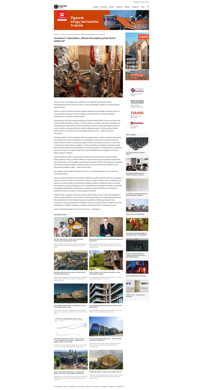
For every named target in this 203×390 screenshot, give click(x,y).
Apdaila (111, 7)
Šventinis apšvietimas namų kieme (136, 276)
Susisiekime (136, 2)
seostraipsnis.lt (119, 386)
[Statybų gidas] (60, 8)
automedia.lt (81, 386)
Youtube (147, 2)
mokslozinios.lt (95, 386)
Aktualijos (63, 34)
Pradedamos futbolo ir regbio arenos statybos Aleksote (105, 372)
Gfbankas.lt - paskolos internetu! (136, 94)
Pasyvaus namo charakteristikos (135, 214)
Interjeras (119, 7)
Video (143, 7)
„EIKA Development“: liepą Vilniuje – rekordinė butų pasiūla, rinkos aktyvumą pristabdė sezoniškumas (69, 372)
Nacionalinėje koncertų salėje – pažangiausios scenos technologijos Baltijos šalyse (70, 306)
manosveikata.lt (58, 386)
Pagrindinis (56, 34)
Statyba (95, 7)
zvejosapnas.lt (104, 386)
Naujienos (135, 7)
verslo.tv (65, 386)
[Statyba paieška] (148, 7)
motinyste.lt (112, 386)
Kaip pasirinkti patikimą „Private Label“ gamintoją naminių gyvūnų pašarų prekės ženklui (68, 240)
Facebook (142, 2)
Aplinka (127, 7)
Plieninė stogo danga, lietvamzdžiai (136, 116)
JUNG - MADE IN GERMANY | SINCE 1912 (137, 106)
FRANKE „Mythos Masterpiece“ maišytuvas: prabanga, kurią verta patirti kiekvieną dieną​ (135, 255)
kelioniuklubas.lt (73, 386)
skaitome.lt (88, 386)
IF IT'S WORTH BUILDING (134, 127)
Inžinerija (104, 7)
